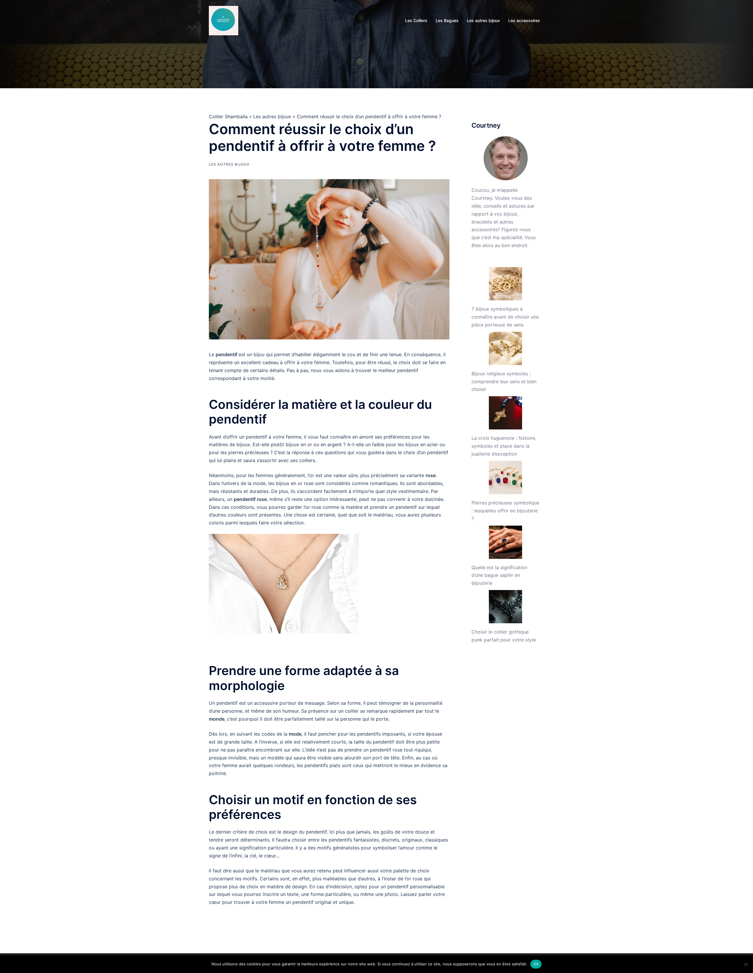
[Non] (746, 964)
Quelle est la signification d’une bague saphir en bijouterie (499, 575)
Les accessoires (524, 20)
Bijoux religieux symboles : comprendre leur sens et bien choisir (504, 381)
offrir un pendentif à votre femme (263, 437)
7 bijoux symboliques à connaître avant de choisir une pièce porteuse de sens (505, 317)
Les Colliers (416, 20)
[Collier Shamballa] (223, 20)
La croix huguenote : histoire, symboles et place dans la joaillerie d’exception (504, 446)
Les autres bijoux (483, 20)
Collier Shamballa (228, 116)
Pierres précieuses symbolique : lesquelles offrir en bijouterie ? (505, 511)
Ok (536, 964)
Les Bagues (447, 20)
